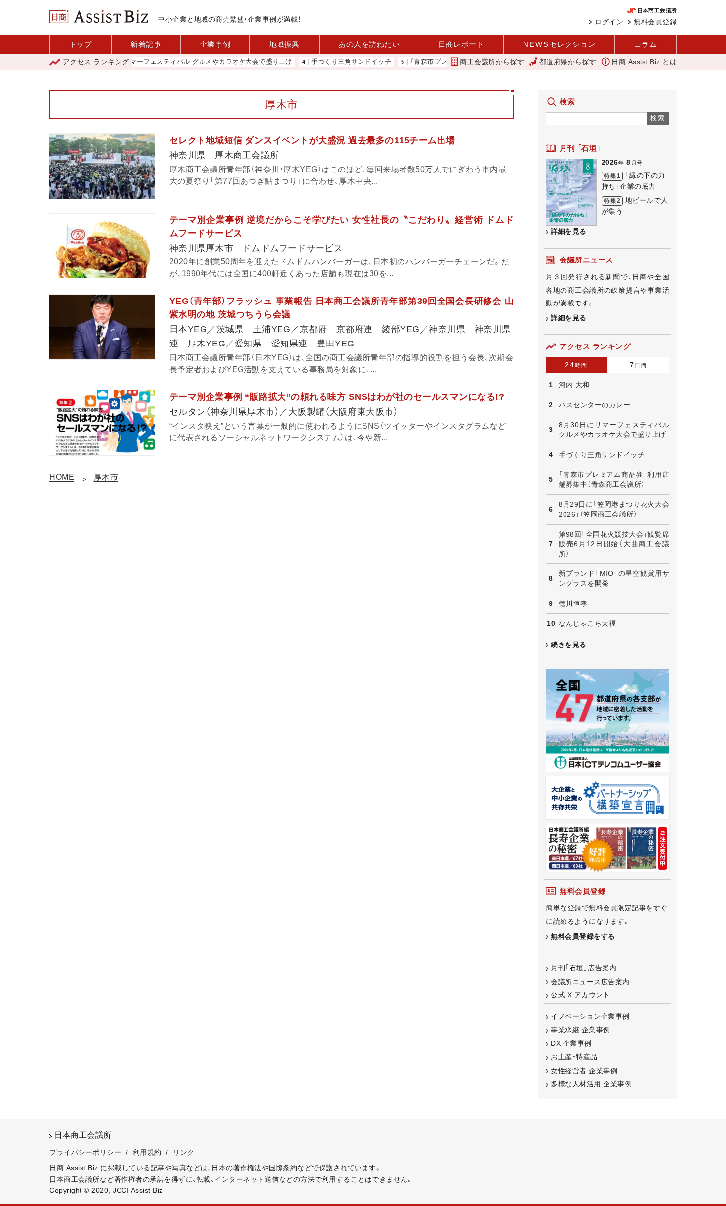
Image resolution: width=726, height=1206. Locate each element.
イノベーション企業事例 (590, 1016)
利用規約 (147, 1152)
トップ (80, 44)
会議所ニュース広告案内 (590, 982)
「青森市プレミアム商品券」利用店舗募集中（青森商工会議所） (614, 479)
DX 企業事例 (571, 1043)
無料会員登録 (655, 22)
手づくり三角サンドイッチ (328, 62)
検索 (658, 118)
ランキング (96, 62)
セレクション (559, 44)
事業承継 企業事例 (580, 1030)
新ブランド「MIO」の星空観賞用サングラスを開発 (614, 578)
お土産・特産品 (574, 1057)
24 (576, 365)
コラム (645, 44)
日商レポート (461, 44)
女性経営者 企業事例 (584, 1071)
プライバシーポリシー (85, 1152)
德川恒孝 (573, 603)
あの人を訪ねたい (369, 44)
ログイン (609, 22)
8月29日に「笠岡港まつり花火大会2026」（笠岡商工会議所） (614, 509)
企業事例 (215, 44)
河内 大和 (574, 384)
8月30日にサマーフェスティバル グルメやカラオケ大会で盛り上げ (170, 62)
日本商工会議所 (83, 1135)
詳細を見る (569, 231)
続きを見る (569, 644)
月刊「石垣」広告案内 (583, 968)
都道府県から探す (568, 62)
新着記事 (145, 44)
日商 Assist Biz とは (644, 62)
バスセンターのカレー (594, 405)
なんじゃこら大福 (587, 623)
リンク (184, 1152)
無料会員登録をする (583, 936)
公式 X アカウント (580, 995)
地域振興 (284, 44)
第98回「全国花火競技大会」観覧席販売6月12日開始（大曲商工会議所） (614, 544)
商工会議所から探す (492, 62)
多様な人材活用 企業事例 (591, 1084)
